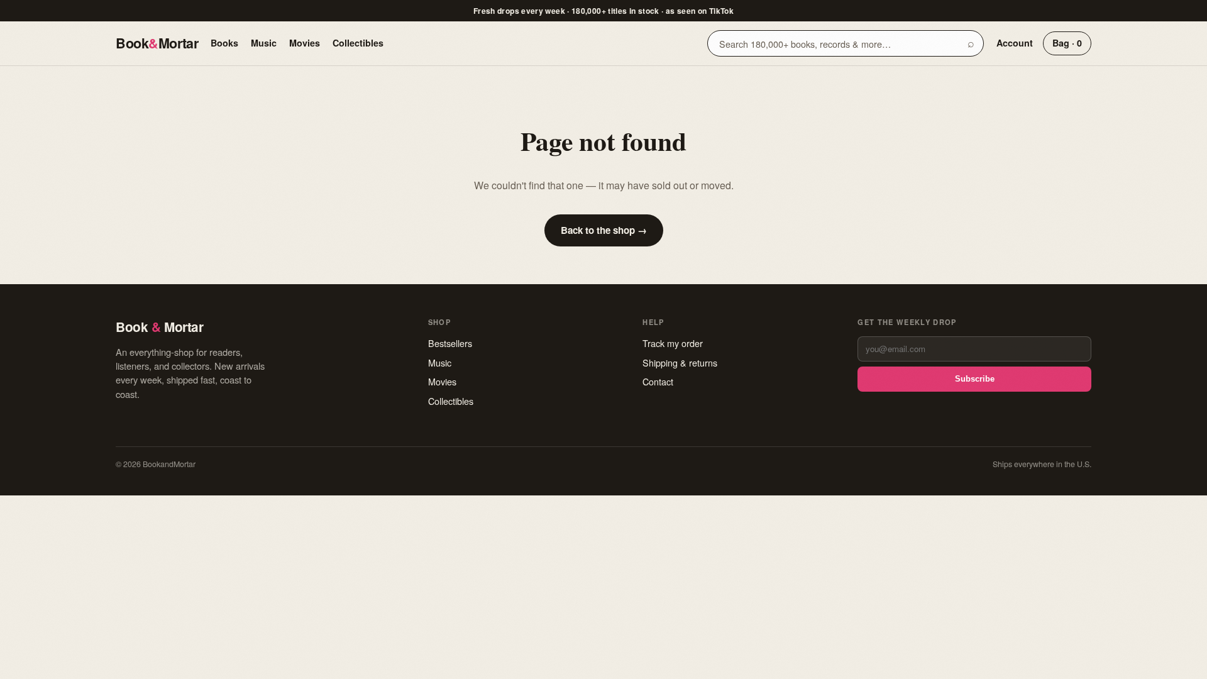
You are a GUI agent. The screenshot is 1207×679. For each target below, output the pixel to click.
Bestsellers (450, 343)
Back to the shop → (604, 230)
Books (224, 42)
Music (264, 42)
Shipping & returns (679, 362)
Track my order (672, 343)
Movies (304, 42)
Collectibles (358, 42)
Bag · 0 (1067, 42)
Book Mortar (157, 43)
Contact (657, 381)
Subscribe (975, 379)
